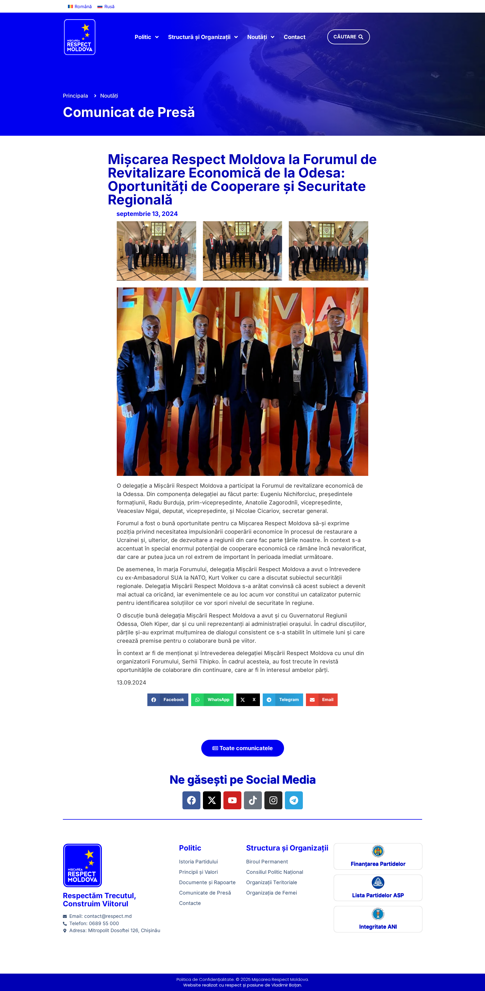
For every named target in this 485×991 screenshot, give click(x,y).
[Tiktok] (253, 800)
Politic (143, 37)
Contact (294, 37)
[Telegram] (294, 800)
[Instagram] (273, 800)
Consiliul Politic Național (274, 872)
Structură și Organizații (199, 37)
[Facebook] (191, 800)
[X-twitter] (212, 800)
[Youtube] (232, 800)
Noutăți (257, 37)
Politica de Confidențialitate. (206, 979)
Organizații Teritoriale (271, 882)
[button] (168, 699)
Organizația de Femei (271, 893)
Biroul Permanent (267, 862)
